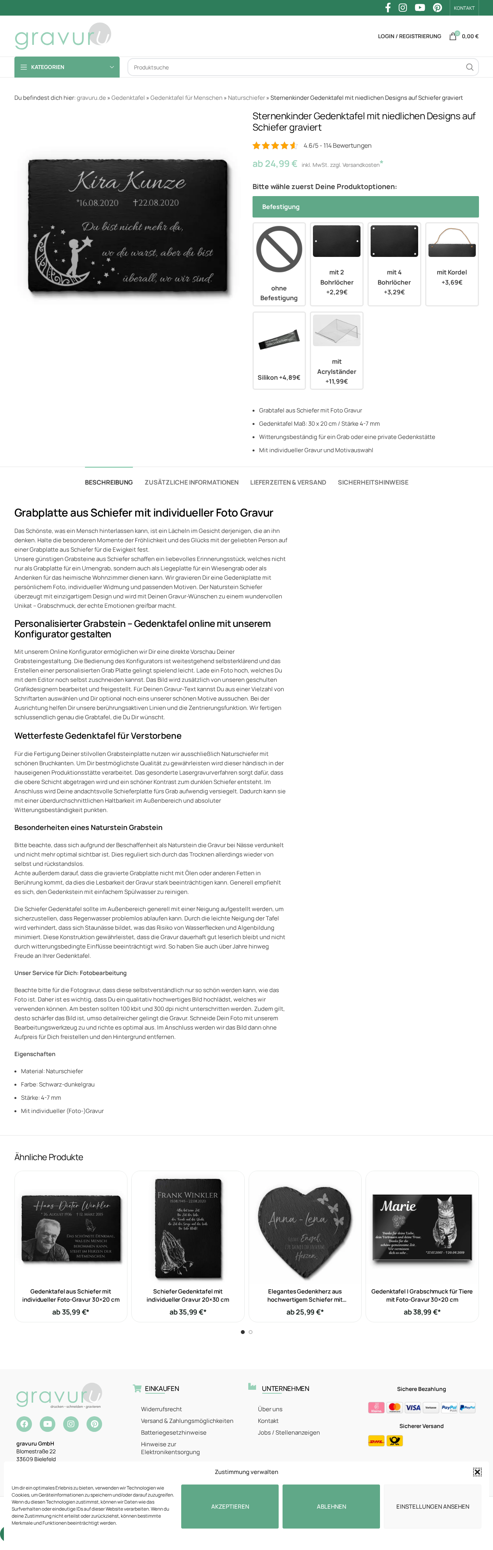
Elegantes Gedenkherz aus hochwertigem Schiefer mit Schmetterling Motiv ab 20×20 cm (305, 1299)
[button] (477, 1472)
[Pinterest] (94, 1424)
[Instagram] (71, 1424)
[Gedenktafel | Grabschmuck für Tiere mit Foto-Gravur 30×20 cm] (422, 1227)
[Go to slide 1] (243, 1332)
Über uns (270, 1409)
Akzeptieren (230, 1506)
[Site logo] (63, 36)
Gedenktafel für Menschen (186, 98)
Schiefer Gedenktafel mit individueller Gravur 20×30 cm (188, 1295)
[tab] (109, 478)
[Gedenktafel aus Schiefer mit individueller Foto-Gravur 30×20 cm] (71, 1227)
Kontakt (268, 1421)
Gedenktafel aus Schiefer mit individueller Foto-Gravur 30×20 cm (70, 1295)
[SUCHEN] (470, 67)
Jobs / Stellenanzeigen (289, 1432)
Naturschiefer (246, 98)
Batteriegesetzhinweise (174, 1432)
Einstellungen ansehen (432, 1506)
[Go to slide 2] (251, 1332)
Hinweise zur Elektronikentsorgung (170, 1448)
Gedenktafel (128, 98)
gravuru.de (91, 98)
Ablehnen (331, 1506)
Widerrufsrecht (161, 1409)
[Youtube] (47, 1424)
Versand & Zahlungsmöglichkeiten (187, 1421)
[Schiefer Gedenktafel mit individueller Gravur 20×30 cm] (188, 1227)
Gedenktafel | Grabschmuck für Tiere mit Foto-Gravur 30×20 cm (422, 1295)
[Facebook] (24, 1424)
